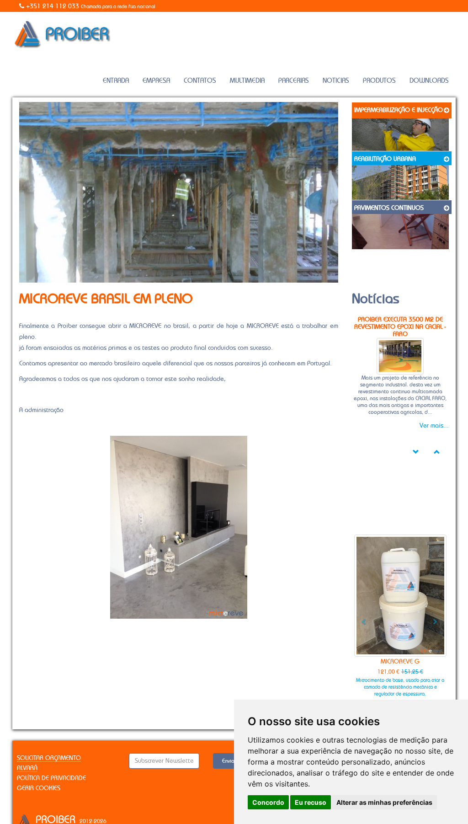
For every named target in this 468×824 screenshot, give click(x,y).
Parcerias (293, 80)
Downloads (429, 80)
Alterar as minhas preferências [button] (384, 802)
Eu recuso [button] (310, 802)
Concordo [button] (268, 802)
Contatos (200, 80)
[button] (361, 618)
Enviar (229, 761)
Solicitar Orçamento (49, 758)
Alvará (27, 768)
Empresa (156, 80)
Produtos (379, 80)
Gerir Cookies (38, 788)
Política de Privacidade (51, 778)
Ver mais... (434, 426)
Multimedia (247, 80)
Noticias (336, 80)
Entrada (116, 80)
